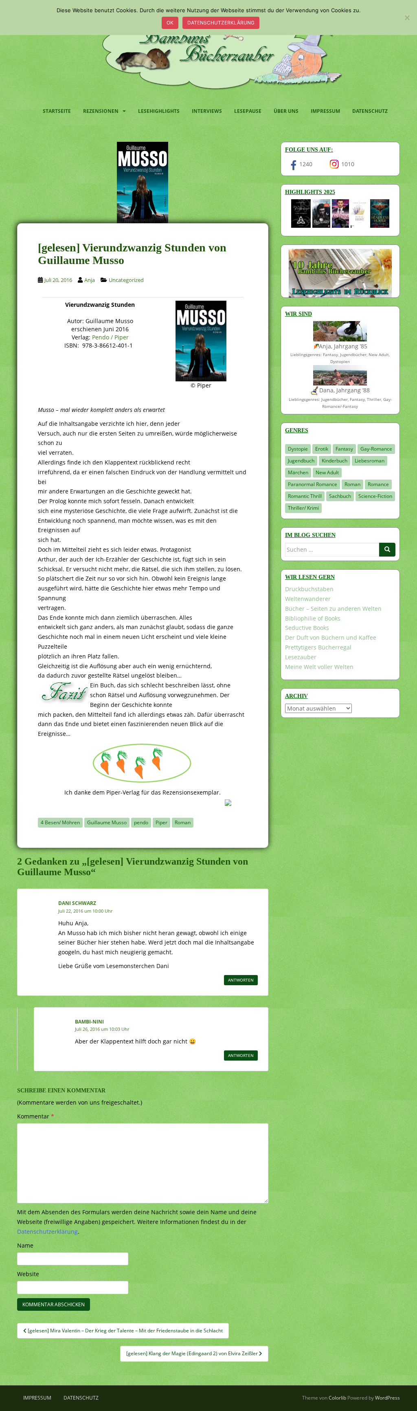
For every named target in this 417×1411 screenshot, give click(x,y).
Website (28, 1274)
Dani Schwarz (77, 903)
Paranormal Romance (312, 484)
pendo (141, 822)
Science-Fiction (375, 496)
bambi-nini (89, 1021)
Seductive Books (307, 628)
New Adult (327, 472)
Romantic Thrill (305, 496)
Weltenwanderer (308, 599)
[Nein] (407, 17)
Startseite (57, 111)
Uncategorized (126, 280)
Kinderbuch (334, 460)
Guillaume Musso (107, 822)
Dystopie (298, 448)
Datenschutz (370, 111)
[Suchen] (387, 550)
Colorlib (337, 1397)
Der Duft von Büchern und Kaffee (330, 637)
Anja (89, 280)
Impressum (325, 111)
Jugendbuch (301, 460)
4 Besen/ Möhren (60, 822)
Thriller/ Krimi (303, 507)
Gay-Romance (376, 448)
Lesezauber (300, 657)
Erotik (321, 448)
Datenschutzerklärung (221, 23)
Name (25, 1245)
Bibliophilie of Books (312, 618)
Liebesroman (369, 460)
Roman (183, 822)
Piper (161, 822)
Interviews (207, 111)
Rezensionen (101, 111)
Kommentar (35, 1116)
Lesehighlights (159, 111)
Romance (378, 484)
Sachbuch (340, 496)
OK (170, 23)
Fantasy (344, 448)
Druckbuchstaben (309, 589)
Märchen (298, 472)
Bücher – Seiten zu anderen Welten (333, 608)
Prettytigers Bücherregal (318, 647)
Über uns (286, 111)
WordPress (387, 1397)
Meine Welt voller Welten (319, 667)
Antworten (241, 980)
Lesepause (247, 111)
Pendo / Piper (110, 337)
